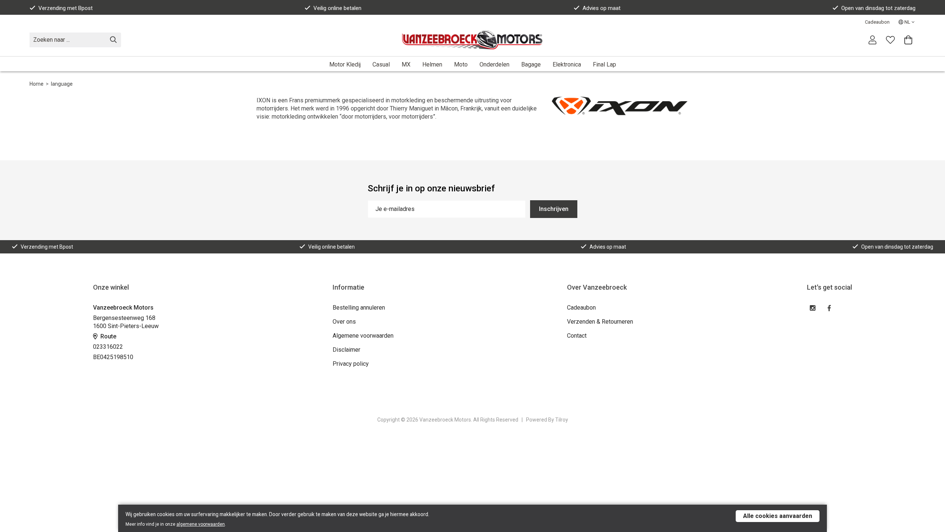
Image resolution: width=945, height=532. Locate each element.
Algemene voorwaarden (363, 335)
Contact (577, 335)
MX (406, 64)
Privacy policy (351, 363)
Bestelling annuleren (359, 307)
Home (37, 84)
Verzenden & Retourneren (600, 321)
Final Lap (604, 64)
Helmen (432, 64)
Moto (461, 64)
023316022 (108, 346)
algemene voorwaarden (200, 524)
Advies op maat (602, 8)
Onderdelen (494, 64)
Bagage (531, 64)
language (62, 84)
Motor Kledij (345, 64)
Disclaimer (346, 349)
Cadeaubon (877, 22)
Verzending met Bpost (65, 8)
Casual (381, 64)
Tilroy (561, 420)
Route (107, 336)
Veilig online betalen (337, 8)
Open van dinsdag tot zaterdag (878, 8)
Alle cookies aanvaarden (777, 515)
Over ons (344, 321)
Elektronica (567, 64)
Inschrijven (553, 208)
